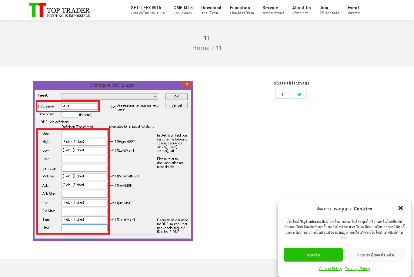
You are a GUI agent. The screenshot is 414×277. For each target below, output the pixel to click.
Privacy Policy (357, 268)
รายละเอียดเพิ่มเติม (375, 254)
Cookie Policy (330, 268)
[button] (401, 208)
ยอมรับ (313, 254)
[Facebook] (282, 94)
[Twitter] (299, 94)
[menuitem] (148, 10)
